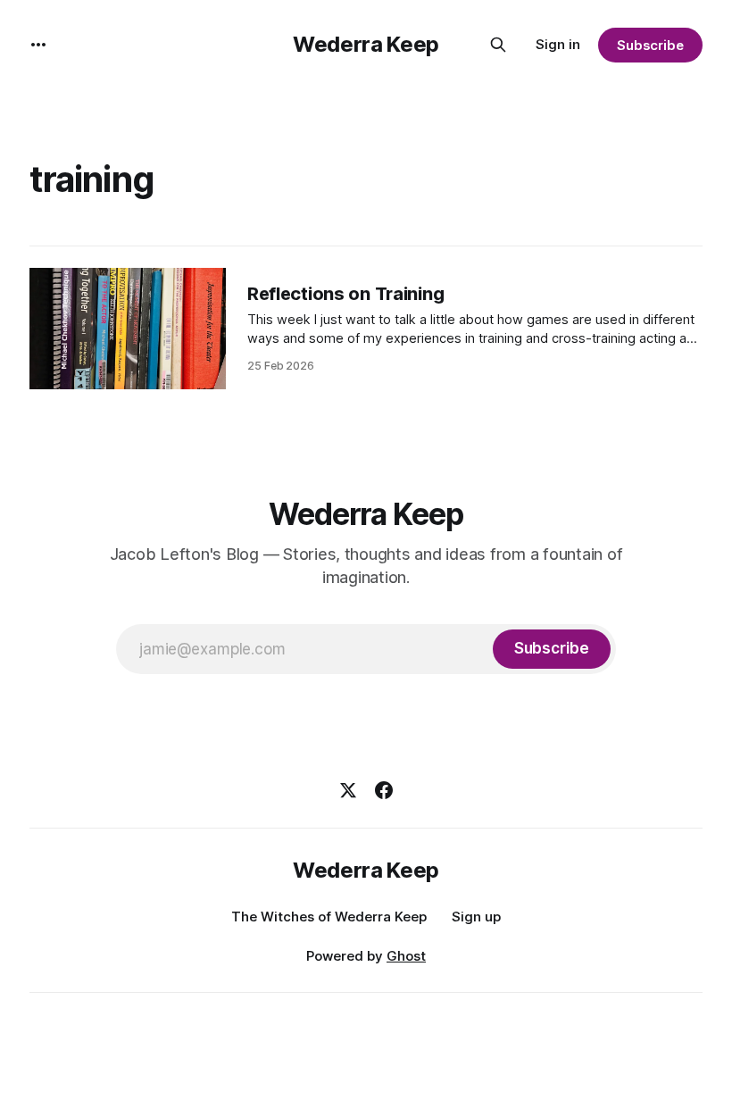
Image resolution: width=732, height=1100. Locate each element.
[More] (38, 44)
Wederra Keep (366, 44)
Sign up (476, 916)
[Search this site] (498, 44)
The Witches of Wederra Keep (329, 916)
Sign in (558, 44)
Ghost (406, 955)
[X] (348, 790)
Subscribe (650, 45)
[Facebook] (384, 790)
